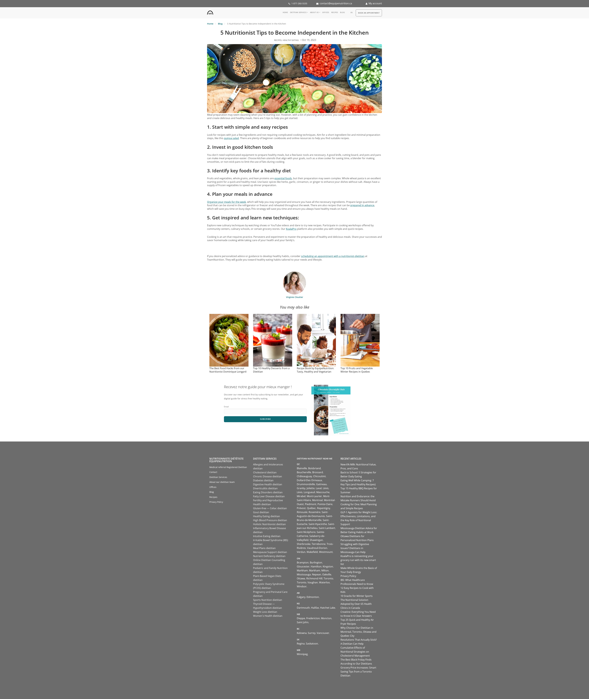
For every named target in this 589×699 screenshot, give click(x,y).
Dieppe (301, 618)
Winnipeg (302, 654)
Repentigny (323, 508)
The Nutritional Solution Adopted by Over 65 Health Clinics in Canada (356, 604)
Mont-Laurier (314, 496)
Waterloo (324, 582)
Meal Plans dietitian (264, 548)
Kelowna (302, 633)
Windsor (302, 586)
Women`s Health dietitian (267, 616)
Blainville (302, 468)
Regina (301, 643)
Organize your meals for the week (226, 202)
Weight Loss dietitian (265, 612)
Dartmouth (303, 607)
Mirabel (301, 496)
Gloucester (303, 566)
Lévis (326, 488)
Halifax (315, 607)
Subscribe (265, 419)
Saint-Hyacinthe (318, 524)
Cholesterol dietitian (265, 472)
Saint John (302, 622)
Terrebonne (318, 544)
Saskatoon (312, 643)
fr (351, 12)
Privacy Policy (216, 501)
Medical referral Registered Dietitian (228, 467)
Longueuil (309, 492)
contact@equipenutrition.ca (336, 3)
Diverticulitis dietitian (265, 488)
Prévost (301, 508)
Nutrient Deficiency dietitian (269, 556)
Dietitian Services (298, 12)
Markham (302, 570)
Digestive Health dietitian (267, 484)
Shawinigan (316, 540)
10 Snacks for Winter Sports (357, 596)
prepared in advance (362, 205)
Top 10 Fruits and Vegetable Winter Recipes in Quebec (357, 370)
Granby (301, 488)
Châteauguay (304, 476)
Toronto (328, 578)
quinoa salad (231, 138)
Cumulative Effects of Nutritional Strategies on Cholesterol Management (355, 651)
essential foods (283, 178)
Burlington (316, 562)
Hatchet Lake (327, 607)
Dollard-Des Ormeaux (309, 480)
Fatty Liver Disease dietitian (269, 496)
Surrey (312, 633)
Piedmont (310, 504)
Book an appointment (368, 13)
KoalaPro (291, 229)
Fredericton (313, 618)
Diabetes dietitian (263, 480)
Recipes (334, 12)
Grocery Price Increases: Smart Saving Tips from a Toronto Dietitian (358, 671)
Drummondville (306, 484)
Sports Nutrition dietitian (267, 600)
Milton (325, 570)
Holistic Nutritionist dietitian (269, 524)
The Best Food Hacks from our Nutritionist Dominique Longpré (227, 370)
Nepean (316, 574)
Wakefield (312, 552)
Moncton (326, 618)
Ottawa (301, 578)
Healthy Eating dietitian (266, 516)
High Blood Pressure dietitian (270, 520)
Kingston (328, 566)
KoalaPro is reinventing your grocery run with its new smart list (358, 560)
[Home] (210, 12)
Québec (311, 508)
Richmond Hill (314, 578)
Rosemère (314, 512)
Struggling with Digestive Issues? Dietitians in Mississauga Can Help (355, 548)
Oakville (326, 574)
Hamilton (316, 566)
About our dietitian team (222, 482)
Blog (342, 12)
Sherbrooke (303, 544)
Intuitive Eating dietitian (266, 536)
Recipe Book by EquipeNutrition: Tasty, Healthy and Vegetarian (315, 370)
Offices (325, 12)
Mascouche (322, 492)
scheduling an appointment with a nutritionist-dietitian (332, 256)
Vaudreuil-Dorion (317, 548)
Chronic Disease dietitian (267, 476)
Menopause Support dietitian (270, 552)
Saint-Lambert (327, 528)
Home (285, 12)
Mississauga (304, 574)
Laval (319, 488)
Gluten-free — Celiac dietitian (270, 508)
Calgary (301, 597)
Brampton (303, 562)
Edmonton (313, 597)
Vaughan (313, 582)
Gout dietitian (261, 512)
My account (375, 3)
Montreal (317, 500)
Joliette (311, 488)
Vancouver (323, 633)
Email (226, 406)
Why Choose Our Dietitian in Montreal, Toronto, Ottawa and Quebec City (358, 631)
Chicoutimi (319, 476)
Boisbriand (314, 468)
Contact (213, 472)
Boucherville (304, 472)
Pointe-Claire (325, 504)
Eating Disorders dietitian (268, 492)
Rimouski (302, 512)
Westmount (326, 552)
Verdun (301, 552)
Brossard (317, 472)
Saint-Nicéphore (306, 532)
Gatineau (321, 484)
